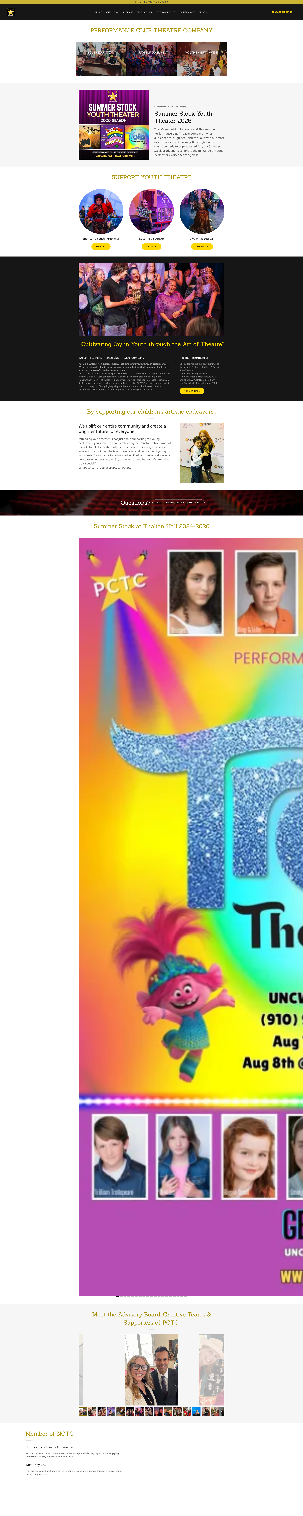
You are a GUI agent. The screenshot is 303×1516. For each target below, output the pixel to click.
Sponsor (151, 246)
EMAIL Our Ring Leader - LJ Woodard (178, 502)
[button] (203, 12)
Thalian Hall (192, 391)
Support (101, 246)
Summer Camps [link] (186, 12)
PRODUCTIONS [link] (144, 12)
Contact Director (282, 12)
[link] (11, 11)
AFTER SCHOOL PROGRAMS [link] (119, 12)
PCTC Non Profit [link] (165, 12)
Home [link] (98, 12)
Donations (202, 246)
